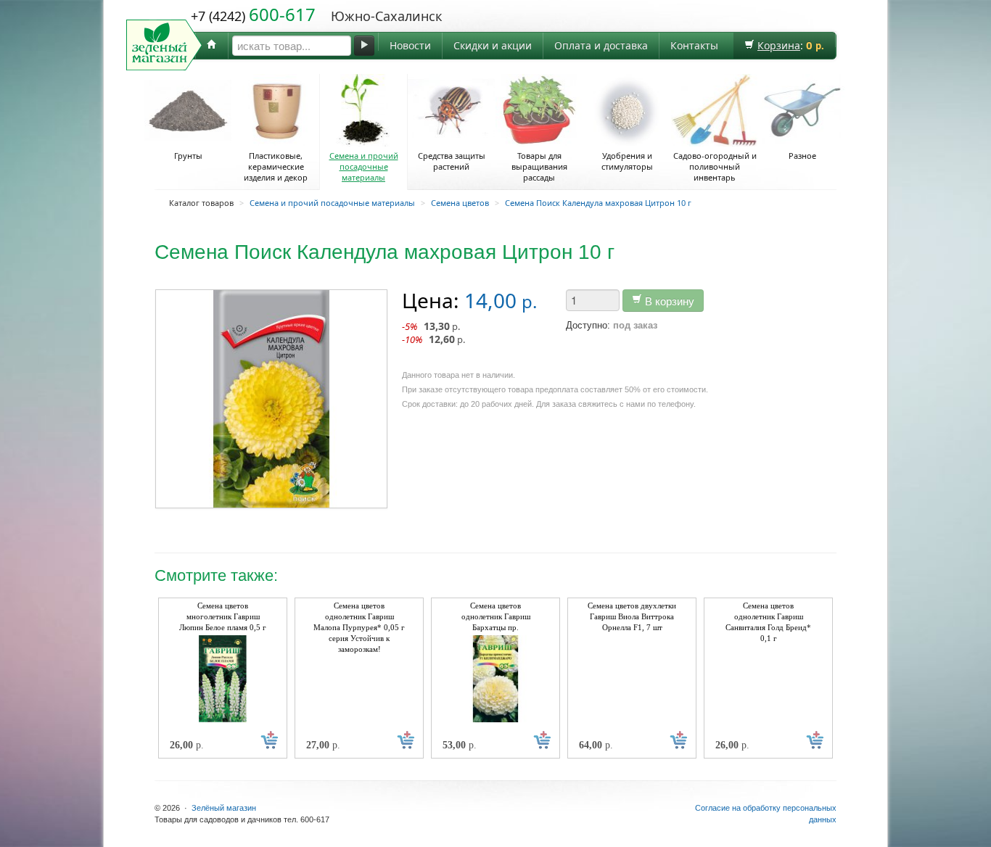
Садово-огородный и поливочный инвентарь (715, 166)
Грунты (188, 155)
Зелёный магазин (224, 807)
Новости (410, 45)
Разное (802, 155)
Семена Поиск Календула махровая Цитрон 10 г (598, 202)
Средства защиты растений (451, 161)
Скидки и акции (492, 45)
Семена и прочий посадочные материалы (363, 166)
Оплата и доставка (601, 45)
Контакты (694, 45)
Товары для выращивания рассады (539, 166)
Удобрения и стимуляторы (627, 161)
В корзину (668, 300)
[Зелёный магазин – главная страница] (212, 46)
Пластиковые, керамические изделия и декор (276, 166)
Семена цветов (460, 202)
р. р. (433, 333)
